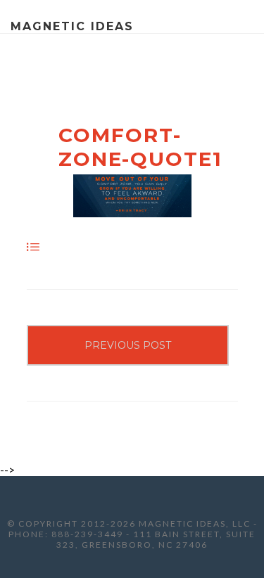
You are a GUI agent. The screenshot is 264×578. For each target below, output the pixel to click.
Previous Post (127, 345)
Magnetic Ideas (72, 26)
